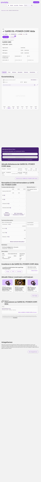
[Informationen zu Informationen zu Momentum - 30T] (8, 236)
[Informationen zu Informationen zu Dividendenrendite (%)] (10, 207)
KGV (28, 56)
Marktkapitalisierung (5, 56)
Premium (21, 5)
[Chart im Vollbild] (37, 85)
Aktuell (11, 5)
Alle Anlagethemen (33, 351)
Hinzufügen (5, 37)
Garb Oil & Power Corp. (6, 308)
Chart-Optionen (33, 79)
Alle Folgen (34, 295)
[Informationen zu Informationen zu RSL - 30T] (6, 228)
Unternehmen (32, 72)
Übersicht (4, 72)
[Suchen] (32, 5)
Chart (9, 72)
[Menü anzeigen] (8, 5)
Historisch (26, 72)
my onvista (16, 5)
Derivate (19, 271)
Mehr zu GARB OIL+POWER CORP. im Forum (27, 312)
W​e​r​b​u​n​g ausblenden (24, 18)
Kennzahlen (20, 72)
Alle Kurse (14, 72)
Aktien (7, 10)
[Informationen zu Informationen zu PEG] (4, 199)
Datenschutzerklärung (29, 159)
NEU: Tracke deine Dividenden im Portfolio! (18, 214)
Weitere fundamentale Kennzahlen (7, 214)
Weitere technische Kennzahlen (17, 241)
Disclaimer (15, 317)
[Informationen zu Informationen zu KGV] (4, 195)
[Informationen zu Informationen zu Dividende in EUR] (8, 203)
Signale (13, 37)
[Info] (9, 56)
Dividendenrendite (17, 56)
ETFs (13, 271)
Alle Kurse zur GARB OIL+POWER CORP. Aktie (26, 178)
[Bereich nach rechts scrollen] (37, 72)
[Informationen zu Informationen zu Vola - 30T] (6, 232)
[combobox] (19, 85)
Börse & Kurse (3, 10)
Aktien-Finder (34, 270)
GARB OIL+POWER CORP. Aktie (13, 10)
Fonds (7, 271)
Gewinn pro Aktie (4, 60)
